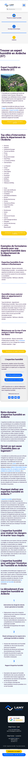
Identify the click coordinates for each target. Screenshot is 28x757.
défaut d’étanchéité (16, 467)
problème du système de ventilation (10, 471)
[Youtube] (15, 397)
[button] (24, 5)
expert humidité (14, 110)
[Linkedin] (19, 397)
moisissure (22, 340)
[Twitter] (12, 397)
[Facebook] (9, 397)
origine (4, 108)
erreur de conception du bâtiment (16, 469)
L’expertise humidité (6, 499)
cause (14, 463)
